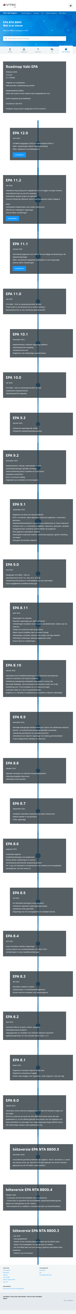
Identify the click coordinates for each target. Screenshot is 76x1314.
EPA (42, 13)
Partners (6, 1272)
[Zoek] (6, 38)
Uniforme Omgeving (51, 13)
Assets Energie (26, 13)
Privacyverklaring (9, 1279)
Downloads (24, 51)
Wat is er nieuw (66, 51)
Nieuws (5, 1275)
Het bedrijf (6, 1270)
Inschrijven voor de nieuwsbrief (13, 1288)
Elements (36, 13)
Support (10, 51)
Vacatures (6, 1277)
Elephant (70, 1300)
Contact (5, 1282)
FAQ (52, 51)
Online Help (38, 51)
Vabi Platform (62, 13)
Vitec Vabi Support (10, 13)
